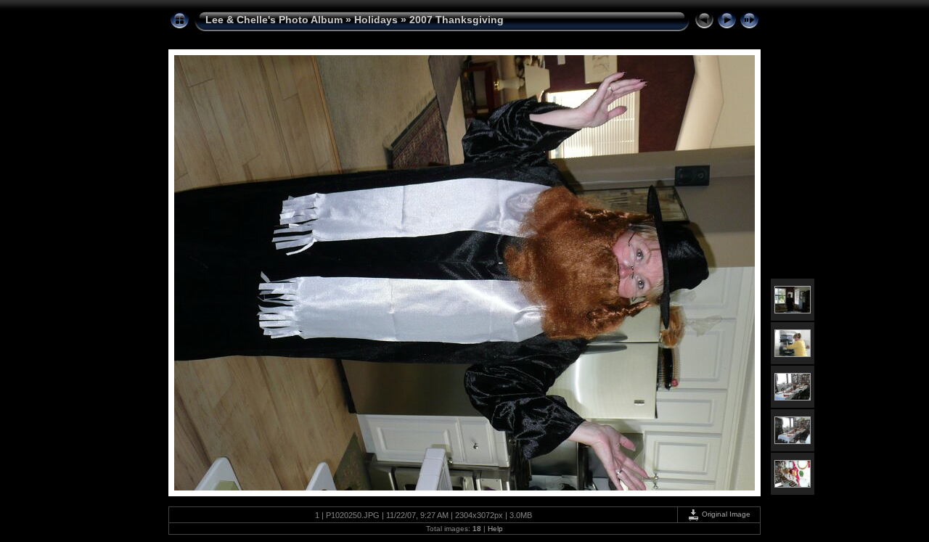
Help (495, 529)
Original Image (725, 514)
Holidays (376, 19)
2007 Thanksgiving (456, 19)
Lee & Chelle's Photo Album (274, 19)
